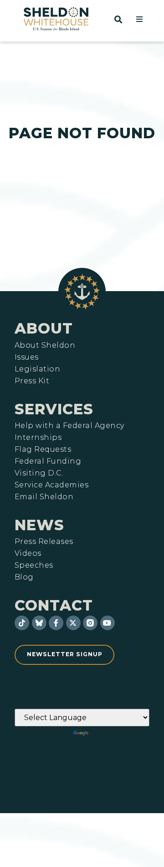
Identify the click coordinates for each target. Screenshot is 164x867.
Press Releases (44, 542)
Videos (28, 553)
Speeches (34, 565)
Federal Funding (48, 461)
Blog (24, 577)
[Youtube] (107, 623)
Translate (115, 733)
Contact (54, 605)
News (39, 525)
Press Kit (32, 381)
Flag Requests (43, 449)
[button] (139, 19)
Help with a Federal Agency (69, 426)
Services (54, 409)
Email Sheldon (44, 497)
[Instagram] (90, 623)
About (44, 328)
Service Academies (51, 485)
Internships (38, 438)
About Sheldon (45, 345)
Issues (27, 357)
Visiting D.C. (39, 473)
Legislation (37, 369)
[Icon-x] (73, 623)
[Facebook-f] (56, 623)
